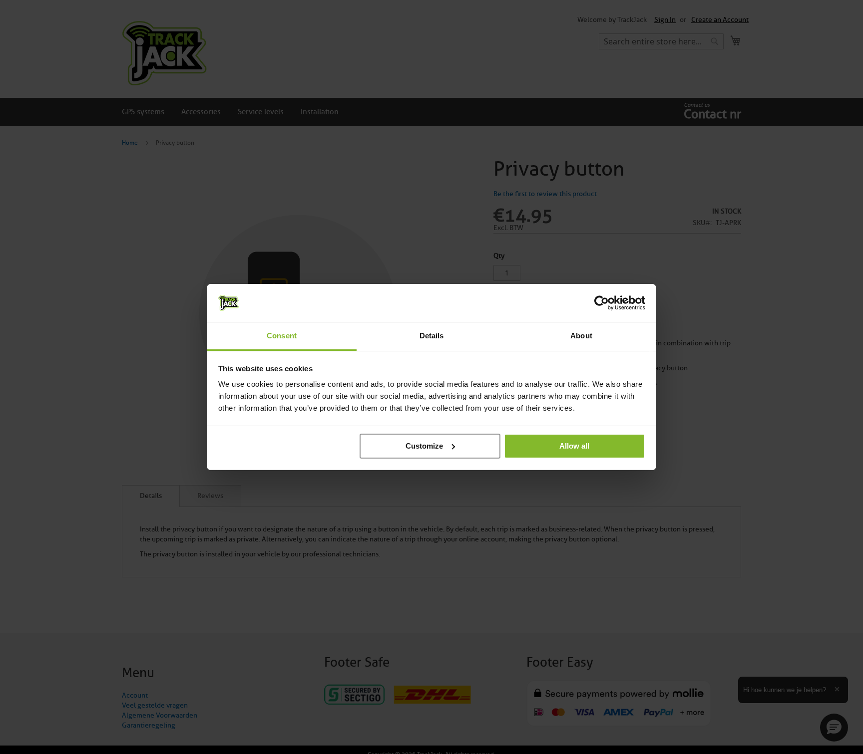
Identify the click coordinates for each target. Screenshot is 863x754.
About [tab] (581, 335)
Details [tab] (432, 335)
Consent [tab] (282, 335)
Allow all (574, 446)
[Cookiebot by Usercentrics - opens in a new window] (601, 302)
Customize (424, 446)
